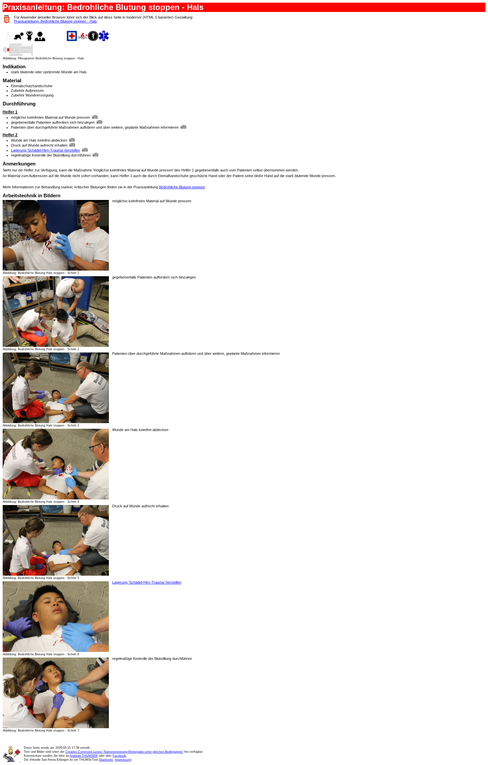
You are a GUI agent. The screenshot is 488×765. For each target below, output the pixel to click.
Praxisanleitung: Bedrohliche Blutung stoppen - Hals (55, 21)
